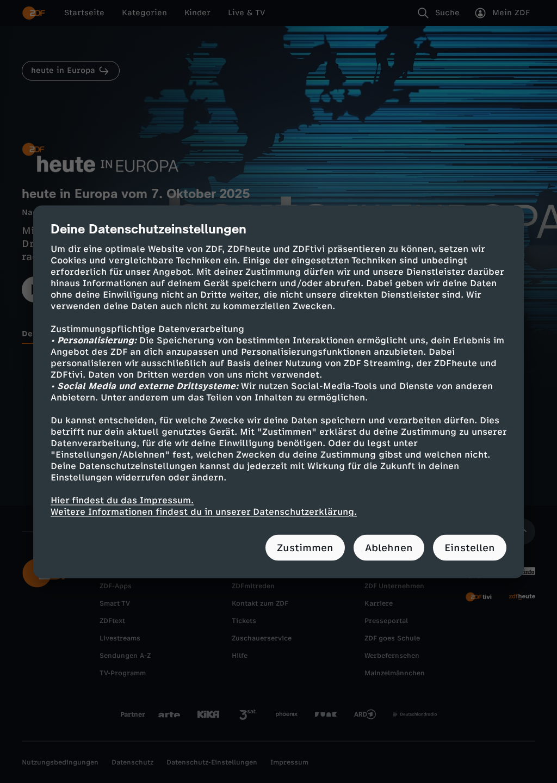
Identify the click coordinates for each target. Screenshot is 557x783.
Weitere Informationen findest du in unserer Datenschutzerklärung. (204, 511)
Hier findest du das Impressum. (122, 500)
